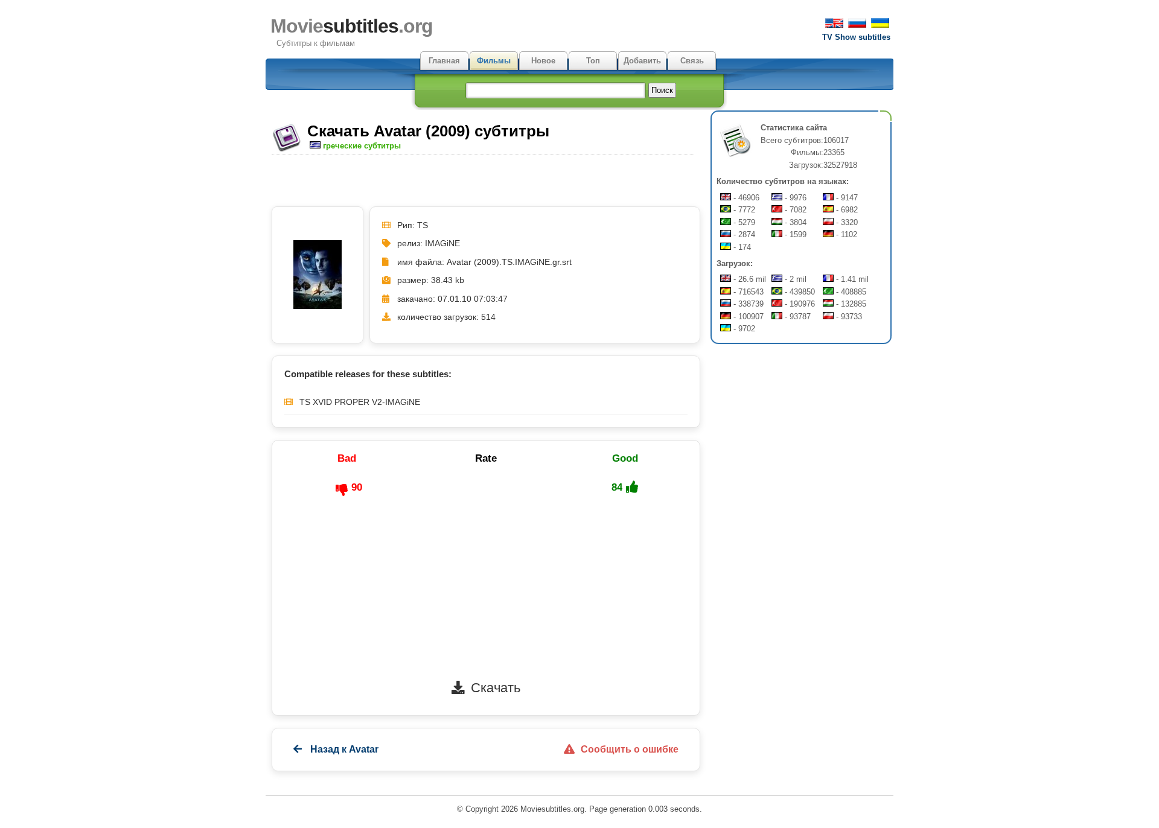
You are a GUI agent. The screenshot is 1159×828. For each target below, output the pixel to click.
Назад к (343, 749)
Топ (593, 60)
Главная (444, 60)
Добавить (642, 60)
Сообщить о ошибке (629, 749)
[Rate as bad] (341, 490)
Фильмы (494, 60)
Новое (543, 60)
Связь (692, 60)
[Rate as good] (632, 487)
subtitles (351, 26)
